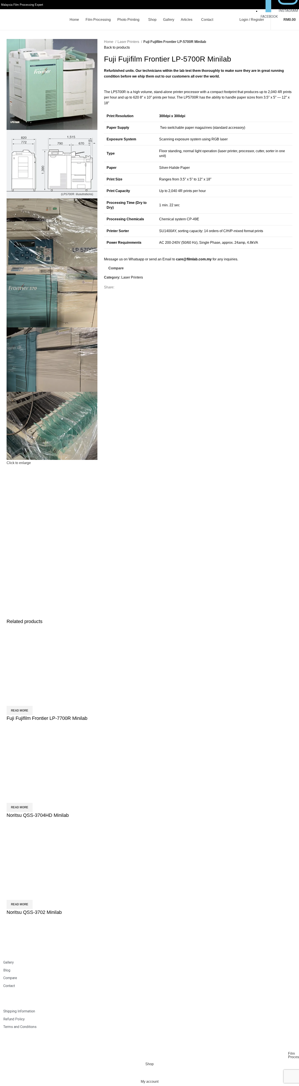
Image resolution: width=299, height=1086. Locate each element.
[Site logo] (24, 19)
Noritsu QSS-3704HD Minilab (38, 815)
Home (109, 42)
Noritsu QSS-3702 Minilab (34, 912)
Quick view (23, 700)
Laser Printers (129, 42)
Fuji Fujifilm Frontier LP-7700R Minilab (47, 718)
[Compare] (12, 700)
